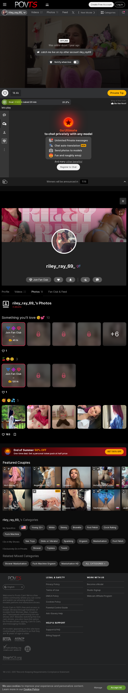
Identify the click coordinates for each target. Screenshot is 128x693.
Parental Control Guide (57, 608)
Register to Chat (68, 167)
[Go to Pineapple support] (28, 649)
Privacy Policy (53, 584)
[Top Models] (47, 4)
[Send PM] (97, 279)
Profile (5, 291)
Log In (120, 4)
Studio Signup (94, 590)
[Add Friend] (85, 279)
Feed (65, 12)
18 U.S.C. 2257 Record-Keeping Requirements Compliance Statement (36, 672)
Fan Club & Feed (57, 291)
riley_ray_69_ (11, 520)
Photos (52, 12)
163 (8, 434)
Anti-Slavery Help (54, 613)
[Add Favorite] (5, 93)
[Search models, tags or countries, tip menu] (123, 12)
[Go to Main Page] (26, 4)
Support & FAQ (53, 630)
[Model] (123, 201)
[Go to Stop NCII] (12, 658)
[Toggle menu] (4, 4)
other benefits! (74, 161)
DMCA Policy (52, 596)
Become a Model (95, 584)
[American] (23, 527)
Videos (37, 12)
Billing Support (53, 635)
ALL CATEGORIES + (96, 563)
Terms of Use (52, 590)
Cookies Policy (53, 602)
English (11, 587)
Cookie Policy (31, 689)
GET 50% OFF (114, 451)
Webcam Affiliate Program (99, 596)
